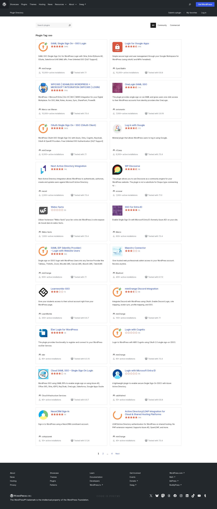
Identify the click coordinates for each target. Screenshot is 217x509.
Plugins (53, 481)
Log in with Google (135, 125)
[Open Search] (189, 4)
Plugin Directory (16, 13)
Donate (134, 481)
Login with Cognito (135, 329)
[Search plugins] (69, 25)
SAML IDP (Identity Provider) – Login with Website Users (66, 249)
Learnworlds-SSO (60, 288)
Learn (92, 473)
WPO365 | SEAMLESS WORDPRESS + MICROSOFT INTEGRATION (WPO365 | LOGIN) (75, 85)
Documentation (96, 477)
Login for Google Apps (137, 43)
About (12, 473)
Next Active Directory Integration (68, 166)
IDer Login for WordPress (64, 329)
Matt (172, 477)
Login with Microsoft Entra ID (140, 370)
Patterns (53, 485)
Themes (53, 477)
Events (132, 477)
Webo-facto (57, 207)
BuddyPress (176, 485)
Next (118, 454)
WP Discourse (132, 166)
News (12, 477)
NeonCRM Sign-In (60, 411)
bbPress (174, 481)
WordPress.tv (96, 485)
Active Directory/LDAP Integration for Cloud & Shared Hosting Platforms (145, 413)
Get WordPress (205, 4)
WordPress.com (177, 473)
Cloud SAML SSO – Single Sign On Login (72, 370)
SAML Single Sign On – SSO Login (68, 43)
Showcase (54, 473)
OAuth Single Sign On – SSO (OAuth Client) (73, 125)
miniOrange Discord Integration (141, 288)
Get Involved (135, 473)
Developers (95, 481)
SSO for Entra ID (133, 207)
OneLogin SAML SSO (136, 84)
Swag (133, 485)
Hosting (13, 481)
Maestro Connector (135, 248)
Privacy (13, 485)
